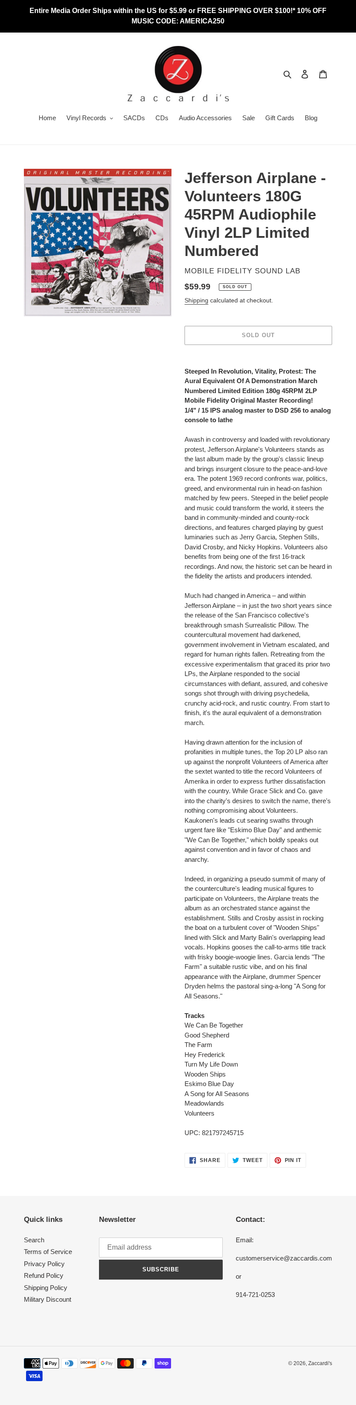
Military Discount (47, 1299)
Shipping (196, 300)
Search (34, 1240)
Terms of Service (48, 1251)
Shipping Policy (45, 1287)
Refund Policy (43, 1275)
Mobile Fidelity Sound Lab (242, 271)
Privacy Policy (44, 1263)
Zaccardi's (320, 1363)
